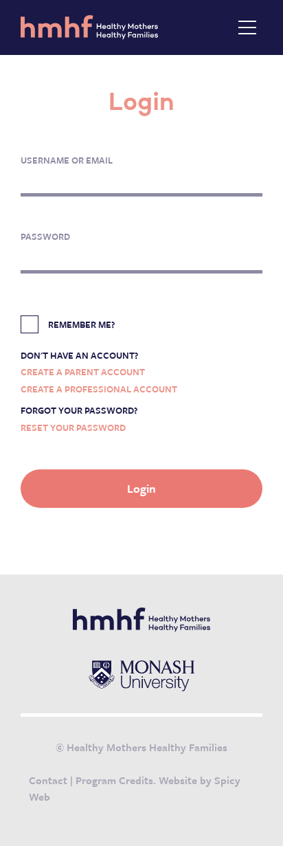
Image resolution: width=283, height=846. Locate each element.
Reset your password (73, 427)
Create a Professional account (99, 389)
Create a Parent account (83, 372)
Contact (48, 780)
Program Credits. (116, 780)
